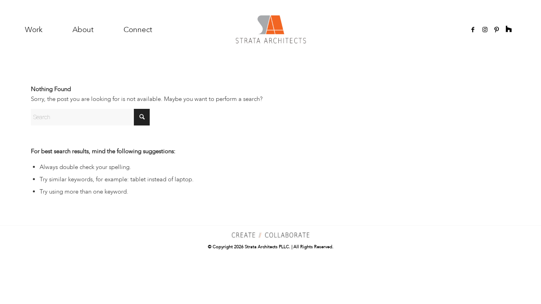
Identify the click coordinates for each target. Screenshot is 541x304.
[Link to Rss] (508, 30)
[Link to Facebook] (473, 30)
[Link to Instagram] (485, 30)
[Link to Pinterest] (497, 30)
